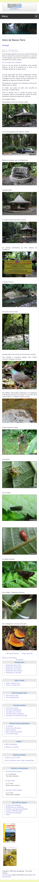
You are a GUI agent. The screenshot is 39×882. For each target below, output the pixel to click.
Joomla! (4, 875)
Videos (8, 814)
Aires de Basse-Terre (13, 50)
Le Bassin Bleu (10, 781)
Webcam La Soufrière (12, 747)
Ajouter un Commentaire (9, 658)
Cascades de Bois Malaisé (14, 790)
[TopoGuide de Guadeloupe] (9, 833)
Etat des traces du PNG (13, 757)
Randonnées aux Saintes (13, 669)
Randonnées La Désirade (13, 672)
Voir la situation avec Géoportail (11, 62)
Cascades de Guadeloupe (13, 813)
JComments (19, 659)
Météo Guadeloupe (11, 744)
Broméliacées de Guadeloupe (15, 807)
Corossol (5, 45)
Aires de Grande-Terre (12, 697)
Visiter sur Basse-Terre (13, 683)
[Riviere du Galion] (19, 28)
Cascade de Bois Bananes (14, 771)
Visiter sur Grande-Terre (13, 685)
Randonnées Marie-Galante (14, 671)
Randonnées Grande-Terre (14, 667)
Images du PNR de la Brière (14, 811)
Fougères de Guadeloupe (13, 805)
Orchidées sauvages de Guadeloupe (17, 809)
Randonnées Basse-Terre (13, 665)
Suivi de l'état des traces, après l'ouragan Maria (20, 760)
